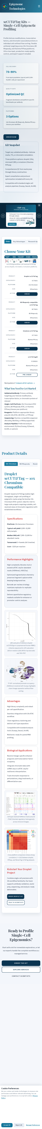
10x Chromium (11, 464)
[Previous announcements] (3, 216)
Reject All (19, 1125)
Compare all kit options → (25, 383)
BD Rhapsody (25, 464)
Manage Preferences (33, 1125)
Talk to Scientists (15, 902)
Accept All (7, 1125)
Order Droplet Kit (15, 896)
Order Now (11, 137)
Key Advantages (19, 241)
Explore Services (21, 969)
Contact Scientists (21, 976)
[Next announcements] (39, 216)
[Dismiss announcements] (39, 205)
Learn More (12, 224)
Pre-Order (27, 375)
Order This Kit (21, 963)
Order (8, 241)
